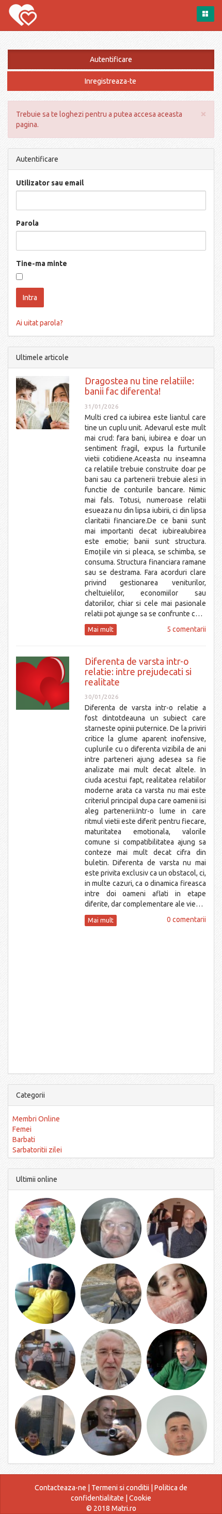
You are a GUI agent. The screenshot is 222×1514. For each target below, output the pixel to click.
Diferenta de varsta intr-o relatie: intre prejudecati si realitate (138, 671)
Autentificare (111, 59)
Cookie (140, 1498)
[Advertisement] (111, 998)
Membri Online (36, 1119)
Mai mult (101, 629)
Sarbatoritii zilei (37, 1150)
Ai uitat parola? (39, 323)
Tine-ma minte (41, 263)
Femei (21, 1129)
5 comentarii (186, 629)
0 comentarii (186, 919)
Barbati (23, 1139)
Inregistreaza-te (110, 81)
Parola (27, 223)
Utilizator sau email (50, 183)
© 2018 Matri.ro (111, 1508)
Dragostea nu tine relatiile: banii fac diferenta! (139, 386)
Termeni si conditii (120, 1488)
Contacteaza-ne (60, 1488)
